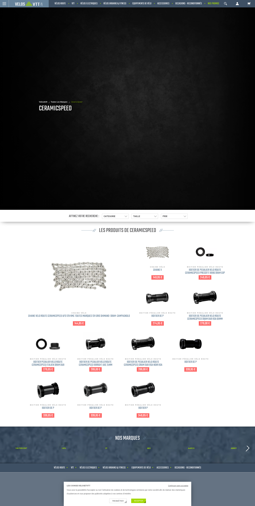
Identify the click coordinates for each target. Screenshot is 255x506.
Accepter (138, 501)
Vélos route (59, 468)
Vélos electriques (88, 468)
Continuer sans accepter (178, 486)
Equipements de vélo (141, 468)
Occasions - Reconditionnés (188, 468)
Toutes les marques (59, 102)
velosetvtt (43, 102)
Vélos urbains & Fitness (114, 468)
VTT (72, 468)
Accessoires (163, 468)
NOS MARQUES (127, 438)
